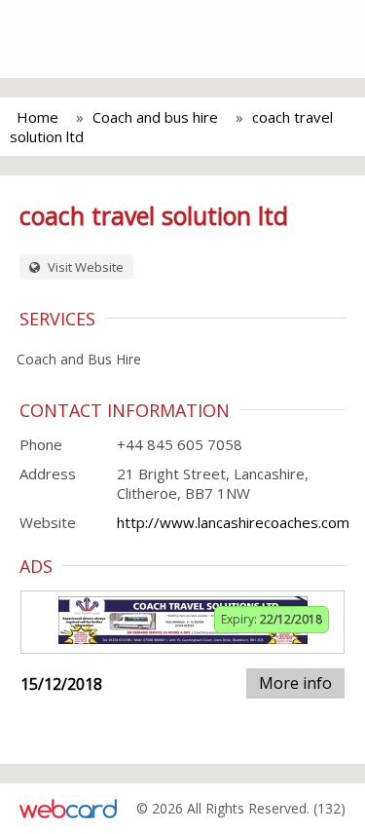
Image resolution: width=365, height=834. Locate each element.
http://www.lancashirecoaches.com (233, 522)
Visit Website (84, 267)
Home (37, 117)
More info (295, 683)
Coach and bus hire (155, 117)
